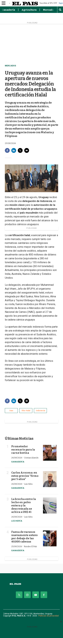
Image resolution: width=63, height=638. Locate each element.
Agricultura (29, 9)
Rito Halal (26, 410)
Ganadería (8, 9)
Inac (11, 410)
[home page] (31, 584)
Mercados (49, 9)
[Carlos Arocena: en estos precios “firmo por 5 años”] (50, 479)
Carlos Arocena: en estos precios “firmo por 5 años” (24, 476)
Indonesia (40, 410)
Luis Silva (28, 484)
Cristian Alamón (31, 458)
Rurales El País (30, 546)
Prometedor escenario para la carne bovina (23, 449)
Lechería (16, 521)
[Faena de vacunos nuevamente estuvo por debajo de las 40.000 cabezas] (50, 538)
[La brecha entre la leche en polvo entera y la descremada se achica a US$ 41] (50, 505)
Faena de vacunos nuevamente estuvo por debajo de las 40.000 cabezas (24, 536)
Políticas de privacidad (48, 616)
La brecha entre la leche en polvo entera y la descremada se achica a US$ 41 (23, 505)
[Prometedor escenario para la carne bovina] (50, 453)
